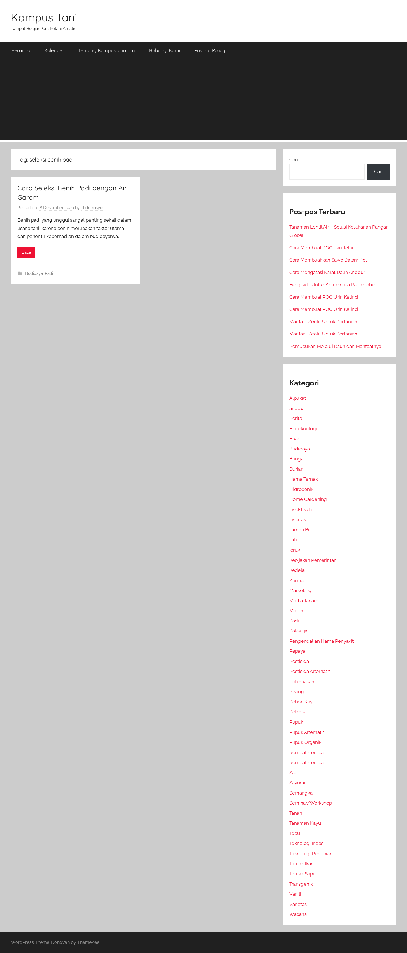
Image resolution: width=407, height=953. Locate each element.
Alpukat (297, 398)
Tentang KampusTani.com (106, 50)
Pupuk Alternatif (306, 732)
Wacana (298, 914)
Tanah (295, 813)
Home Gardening (308, 499)
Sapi (293, 772)
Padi (49, 273)
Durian (296, 469)
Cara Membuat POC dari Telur (321, 247)
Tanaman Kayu (305, 823)
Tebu (294, 833)
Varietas (298, 904)
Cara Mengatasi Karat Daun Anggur (327, 272)
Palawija (298, 631)
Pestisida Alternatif (309, 671)
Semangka (301, 793)
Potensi (297, 711)
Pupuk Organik (305, 742)
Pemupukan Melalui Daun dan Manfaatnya (335, 346)
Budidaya (34, 273)
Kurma (296, 580)
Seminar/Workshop (310, 803)
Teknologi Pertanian (311, 853)
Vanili (295, 894)
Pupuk (296, 722)
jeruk (294, 550)
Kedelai (297, 570)
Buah (294, 438)
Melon (296, 610)
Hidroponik (301, 489)
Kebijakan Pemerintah (313, 560)
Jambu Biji (300, 529)
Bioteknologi (303, 428)
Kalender (54, 50)
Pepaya (297, 651)
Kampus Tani (44, 17)
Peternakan (301, 681)
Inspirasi (298, 519)
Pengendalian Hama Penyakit (321, 641)
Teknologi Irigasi (306, 843)
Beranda (20, 50)
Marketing (300, 590)
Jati (293, 539)
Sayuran (298, 782)
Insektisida (300, 509)
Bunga (296, 459)
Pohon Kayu (302, 701)
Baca (26, 252)
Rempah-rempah (307, 752)
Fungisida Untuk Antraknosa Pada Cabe (332, 284)
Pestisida (299, 661)
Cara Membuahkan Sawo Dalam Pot (328, 260)
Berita (295, 418)
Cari (293, 159)
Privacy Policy (209, 50)
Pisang (296, 691)
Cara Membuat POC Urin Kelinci (323, 297)
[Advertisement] (203, 101)
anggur (297, 408)
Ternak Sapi (301, 874)
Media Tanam (303, 600)
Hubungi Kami (164, 50)
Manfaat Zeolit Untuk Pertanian (323, 321)
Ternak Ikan (301, 863)
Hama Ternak (303, 479)
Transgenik (301, 884)
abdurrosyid (92, 207)
